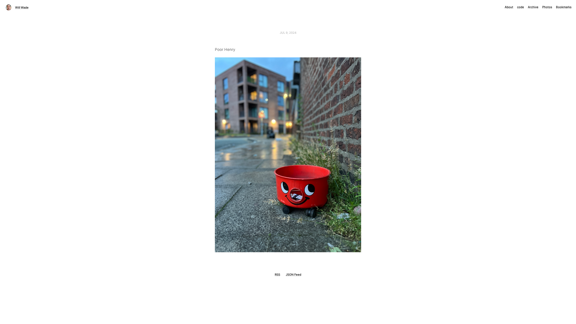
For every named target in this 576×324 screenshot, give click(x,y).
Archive (533, 7)
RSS (277, 274)
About (509, 7)
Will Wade (22, 7)
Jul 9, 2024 (288, 32)
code (520, 7)
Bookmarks (564, 7)
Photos (547, 7)
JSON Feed (293, 274)
